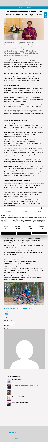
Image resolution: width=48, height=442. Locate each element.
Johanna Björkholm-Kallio (12, 319)
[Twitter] (46, 17)
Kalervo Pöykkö (9, 320)
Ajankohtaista (7, 323)
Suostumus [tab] (8, 211)
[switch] (18, 228)
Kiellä (8, 233)
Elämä (18, 7)
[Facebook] (46, 15)
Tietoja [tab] (39, 211)
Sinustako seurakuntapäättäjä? (18, 396)
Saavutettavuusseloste (14, 438)
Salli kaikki (39, 233)
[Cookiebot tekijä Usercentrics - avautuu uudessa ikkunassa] (41, 208)
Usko (22, 7)
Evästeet (20, 436)
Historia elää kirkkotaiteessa (17, 391)
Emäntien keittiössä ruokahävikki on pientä (20, 402)
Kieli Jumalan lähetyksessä (17, 379)
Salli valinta (23, 233)
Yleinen (12, 323)
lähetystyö (6, 325)
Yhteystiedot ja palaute (13, 432)
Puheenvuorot (28, 7)
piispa (11, 325)
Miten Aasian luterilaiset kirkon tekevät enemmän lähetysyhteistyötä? (25, 385)
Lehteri (24, 3)
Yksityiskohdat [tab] (24, 211)
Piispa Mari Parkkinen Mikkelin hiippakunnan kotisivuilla (18, 308)
